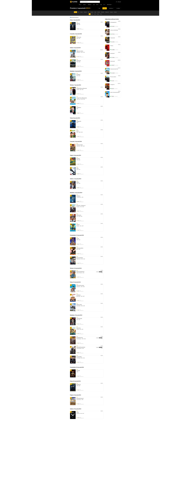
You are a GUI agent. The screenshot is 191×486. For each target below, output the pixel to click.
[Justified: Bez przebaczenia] (73, 91)
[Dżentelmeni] (107, 55)
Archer (77, 238)
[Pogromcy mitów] (73, 54)
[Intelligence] (73, 110)
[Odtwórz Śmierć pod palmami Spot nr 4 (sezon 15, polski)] (73, 274)
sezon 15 (119, 83)
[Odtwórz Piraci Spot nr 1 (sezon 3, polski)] (73, 415)
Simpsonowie (112, 61)
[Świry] (73, 134)
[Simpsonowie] (107, 63)
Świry (77, 130)
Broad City (78, 384)
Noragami (78, 74)
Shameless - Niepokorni (81, 205)
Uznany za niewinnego (114, 30)
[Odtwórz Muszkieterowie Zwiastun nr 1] (73, 340)
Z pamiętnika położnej (80, 347)
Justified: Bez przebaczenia (81, 88)
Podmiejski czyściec (80, 285)
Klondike (78, 370)
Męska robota (79, 304)
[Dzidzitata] (73, 298)
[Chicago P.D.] (73, 124)
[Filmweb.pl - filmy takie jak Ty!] (73, 2)
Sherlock (78, 23)
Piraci (77, 412)
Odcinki (77, 224)
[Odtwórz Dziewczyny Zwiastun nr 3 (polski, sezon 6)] (73, 218)
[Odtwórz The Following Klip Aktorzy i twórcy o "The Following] (73, 321)
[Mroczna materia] (107, 79)
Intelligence (78, 107)
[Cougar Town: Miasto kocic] (73, 101)
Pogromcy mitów (79, 51)
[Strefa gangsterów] (107, 24)
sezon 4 (102, 204)
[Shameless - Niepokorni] (73, 208)
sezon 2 (102, 157)
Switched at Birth (79, 248)
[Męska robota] (73, 307)
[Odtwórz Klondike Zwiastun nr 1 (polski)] (73, 373)
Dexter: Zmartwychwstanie (115, 92)
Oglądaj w (97, 271)
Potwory (111, 45)
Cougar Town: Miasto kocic (81, 97)
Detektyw (78, 195)
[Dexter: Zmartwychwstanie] (107, 94)
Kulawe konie (112, 37)
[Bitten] (73, 185)
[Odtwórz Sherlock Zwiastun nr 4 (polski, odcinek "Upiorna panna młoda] (73, 26)
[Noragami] (73, 77)
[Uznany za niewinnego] (107, 32)
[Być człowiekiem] (73, 260)
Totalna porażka (79, 144)
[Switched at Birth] (73, 251)
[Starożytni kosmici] (73, 401)
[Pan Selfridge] (73, 360)
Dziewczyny (78, 215)
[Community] (73, 40)
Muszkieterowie (79, 337)
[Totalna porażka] (73, 148)
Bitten (77, 182)
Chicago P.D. (78, 121)
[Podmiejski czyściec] (73, 288)
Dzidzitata (78, 295)
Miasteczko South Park (114, 68)
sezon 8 (102, 129)
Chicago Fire (112, 84)
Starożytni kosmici (80, 398)
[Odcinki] (73, 227)
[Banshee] (73, 161)
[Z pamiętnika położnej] (73, 350)
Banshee (78, 158)
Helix (77, 168)
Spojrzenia (78, 328)
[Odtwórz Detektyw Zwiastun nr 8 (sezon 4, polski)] (73, 199)
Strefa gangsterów (113, 22)
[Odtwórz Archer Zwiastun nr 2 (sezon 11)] (73, 241)
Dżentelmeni (112, 53)
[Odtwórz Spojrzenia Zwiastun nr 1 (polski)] (73, 331)
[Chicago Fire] (107, 86)
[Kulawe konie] (107, 40)
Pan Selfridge (79, 356)
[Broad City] (73, 387)
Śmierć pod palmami (80, 271)
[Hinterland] (73, 63)
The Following (79, 318)
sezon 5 (102, 96)
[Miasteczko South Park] (107, 71)
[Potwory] (107, 48)
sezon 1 (102, 59)
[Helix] (73, 171)
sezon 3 (102, 223)
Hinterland (78, 60)
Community (78, 37)
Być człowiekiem (79, 257)
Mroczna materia (113, 76)
